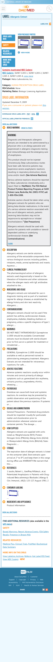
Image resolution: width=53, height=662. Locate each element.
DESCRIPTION (12, 249)
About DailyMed (20, 577)
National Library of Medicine (19, 2)
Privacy (33, 579)
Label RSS (44, 24)
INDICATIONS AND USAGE (16, 289)
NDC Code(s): (8, 73)
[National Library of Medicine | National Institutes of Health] (26, 572)
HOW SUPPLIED (12, 428)
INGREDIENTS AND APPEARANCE (19, 501)
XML (33, 114)
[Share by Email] (43, 589)
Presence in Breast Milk (20, 534)
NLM (17, 585)
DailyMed (26, 8)
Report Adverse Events (28, 531)
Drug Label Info (7, 37)
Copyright (22, 579)
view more (28, 76)
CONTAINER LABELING (15, 487)
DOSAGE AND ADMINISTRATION (18, 408)
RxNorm (27, 556)
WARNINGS (11, 329)
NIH (10, 585)
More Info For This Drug (7, 62)
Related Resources (7, 52)
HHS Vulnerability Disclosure (32, 582)
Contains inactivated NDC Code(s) (17, 70)
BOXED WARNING (13, 127)
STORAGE (10, 448)
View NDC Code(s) (11, 559)
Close (10, 243)
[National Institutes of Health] (4, 2)
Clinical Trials (21, 544)
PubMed (32, 544)
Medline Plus (8, 544)
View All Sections (9, 124)
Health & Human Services (34, 585)
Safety (6, 45)
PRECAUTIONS (12, 348)
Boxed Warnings (10, 531)
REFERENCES (11, 467)
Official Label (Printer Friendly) (16, 119)
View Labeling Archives (13, 556)
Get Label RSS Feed (40, 556)
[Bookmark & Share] (46, 589)
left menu (7, 524)
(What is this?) (27, 128)
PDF (28, 114)
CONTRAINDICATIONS (14, 309)
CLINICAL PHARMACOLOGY (17, 269)
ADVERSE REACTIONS (15, 368)
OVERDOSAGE (12, 388)
